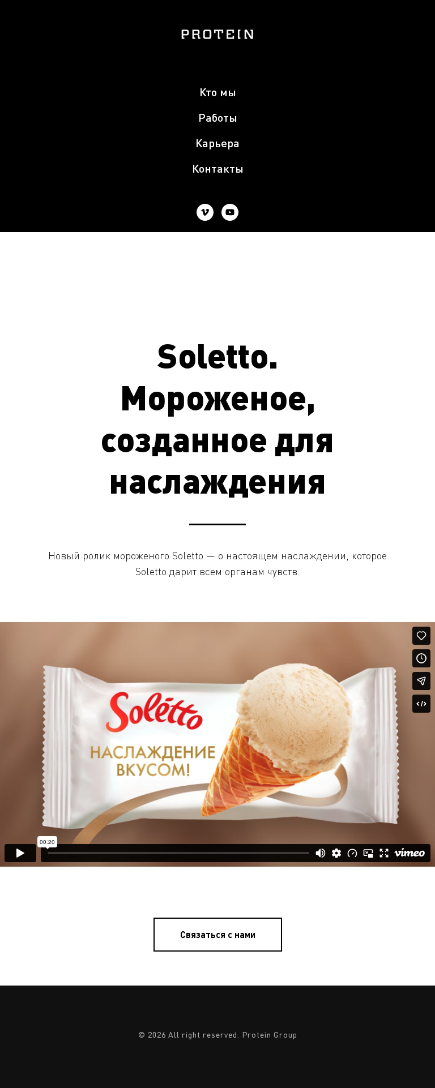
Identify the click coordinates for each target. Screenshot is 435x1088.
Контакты (218, 168)
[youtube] (229, 212)
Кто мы (217, 91)
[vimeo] (205, 212)
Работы (217, 117)
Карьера (217, 142)
